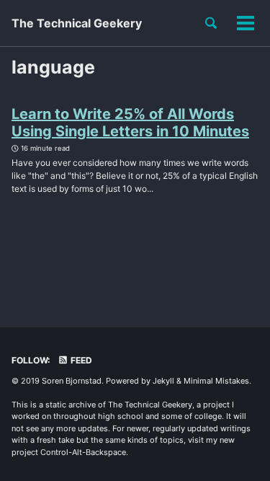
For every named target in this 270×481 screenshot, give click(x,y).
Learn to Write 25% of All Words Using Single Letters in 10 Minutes (130, 122)
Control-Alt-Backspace (83, 452)
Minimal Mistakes (216, 381)
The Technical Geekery (77, 23)
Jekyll (163, 381)
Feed (80, 360)
